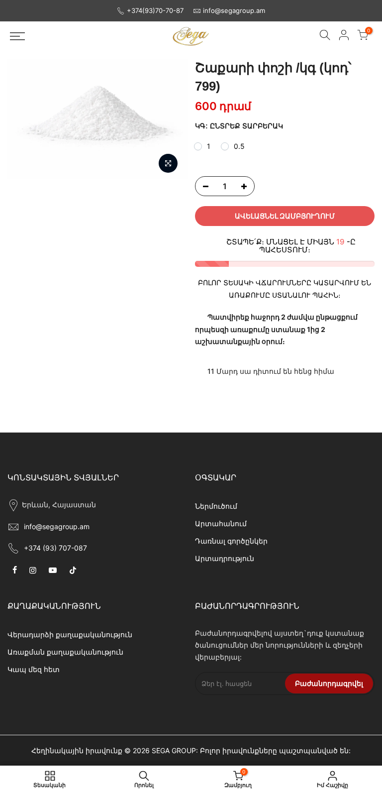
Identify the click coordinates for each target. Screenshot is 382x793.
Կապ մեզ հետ (33, 669)
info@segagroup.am (234, 10)
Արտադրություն (224, 558)
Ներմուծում (216, 506)
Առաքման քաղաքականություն (65, 652)
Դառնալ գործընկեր (231, 541)
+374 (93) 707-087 (55, 548)
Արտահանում (221, 523)
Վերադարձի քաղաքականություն (69, 634)
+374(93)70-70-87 (155, 10)
